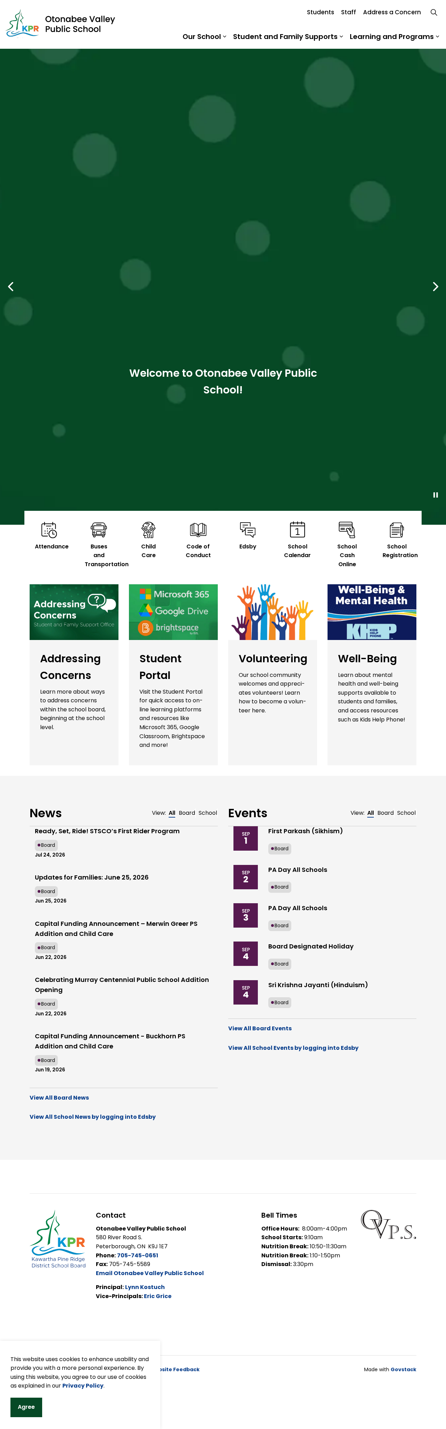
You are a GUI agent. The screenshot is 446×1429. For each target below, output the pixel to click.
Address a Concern (392, 12)
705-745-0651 (137, 1255)
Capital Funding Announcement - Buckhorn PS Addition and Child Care (110, 1041)
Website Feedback (175, 1369)
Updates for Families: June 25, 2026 (92, 877)
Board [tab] (187, 813)
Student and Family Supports (285, 36)
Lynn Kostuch (145, 1287)
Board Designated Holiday (311, 946)
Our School (202, 36)
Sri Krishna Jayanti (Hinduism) (318, 985)
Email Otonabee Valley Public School (150, 1273)
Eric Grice (157, 1296)
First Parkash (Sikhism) (305, 831)
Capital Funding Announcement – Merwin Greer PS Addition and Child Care (116, 928)
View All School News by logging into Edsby (93, 1117)
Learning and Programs (392, 36)
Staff (348, 12)
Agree (26, 1407)
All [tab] (172, 813)
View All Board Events (260, 1028)
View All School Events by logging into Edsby (293, 1048)
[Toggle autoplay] (435, 495)
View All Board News (59, 1098)
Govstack (403, 1369)
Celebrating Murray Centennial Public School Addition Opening (122, 984)
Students (320, 12)
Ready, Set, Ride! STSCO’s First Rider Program (107, 831)
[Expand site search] (434, 12)
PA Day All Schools (297, 869)
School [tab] (208, 813)
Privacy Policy (82, 1386)
